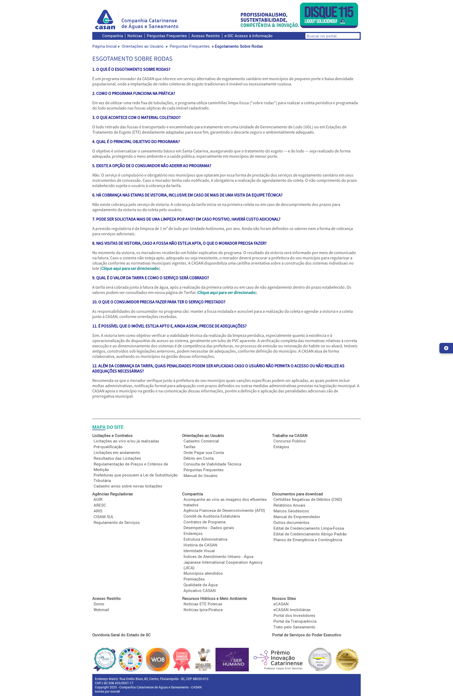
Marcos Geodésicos (291, 510)
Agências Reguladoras (112, 493)
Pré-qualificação (108, 446)
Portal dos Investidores (294, 615)
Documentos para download (297, 493)
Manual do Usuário (201, 475)
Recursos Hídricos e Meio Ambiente (214, 598)
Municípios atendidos (203, 573)
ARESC (100, 505)
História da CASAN (200, 544)
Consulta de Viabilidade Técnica (212, 464)
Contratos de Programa (204, 521)
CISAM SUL (104, 516)
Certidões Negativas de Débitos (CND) (307, 499)
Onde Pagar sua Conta (204, 452)
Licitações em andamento (117, 452)
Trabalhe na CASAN (290, 435)
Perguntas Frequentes (167, 35)
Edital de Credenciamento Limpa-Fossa (308, 528)
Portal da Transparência (294, 621)
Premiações (194, 579)
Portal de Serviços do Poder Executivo (306, 634)
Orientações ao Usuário (143, 46)
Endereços (193, 533)
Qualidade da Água (201, 584)
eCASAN (281, 603)
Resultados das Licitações (117, 458)
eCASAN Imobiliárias (292, 609)
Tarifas (190, 446)
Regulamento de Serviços (117, 522)
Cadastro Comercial (201, 440)
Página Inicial (104, 46)
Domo (99, 603)
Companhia (112, 35)
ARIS (98, 510)
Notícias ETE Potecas (203, 603)
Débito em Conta (199, 458)
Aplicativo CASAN (200, 590)
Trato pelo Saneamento (294, 626)
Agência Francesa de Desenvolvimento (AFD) (224, 510)
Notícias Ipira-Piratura (203, 609)
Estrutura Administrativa (205, 539)
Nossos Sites (284, 598)
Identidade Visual (199, 550)
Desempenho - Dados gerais (209, 527)
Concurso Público (289, 440)
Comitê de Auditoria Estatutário (212, 516)
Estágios (281, 446)
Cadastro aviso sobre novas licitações (128, 486)
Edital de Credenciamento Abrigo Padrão (310, 533)
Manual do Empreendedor (296, 516)
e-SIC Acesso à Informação (248, 35)
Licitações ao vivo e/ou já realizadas (126, 440)
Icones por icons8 (107, 691)
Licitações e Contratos (112, 435)
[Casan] (107, 19)
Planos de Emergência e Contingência (307, 539)
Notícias (134, 35)
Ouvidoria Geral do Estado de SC (121, 634)
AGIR (98, 499)
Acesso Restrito (205, 35)
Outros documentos (291, 522)
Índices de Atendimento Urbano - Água (218, 556)
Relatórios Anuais (289, 505)
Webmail (101, 609)
